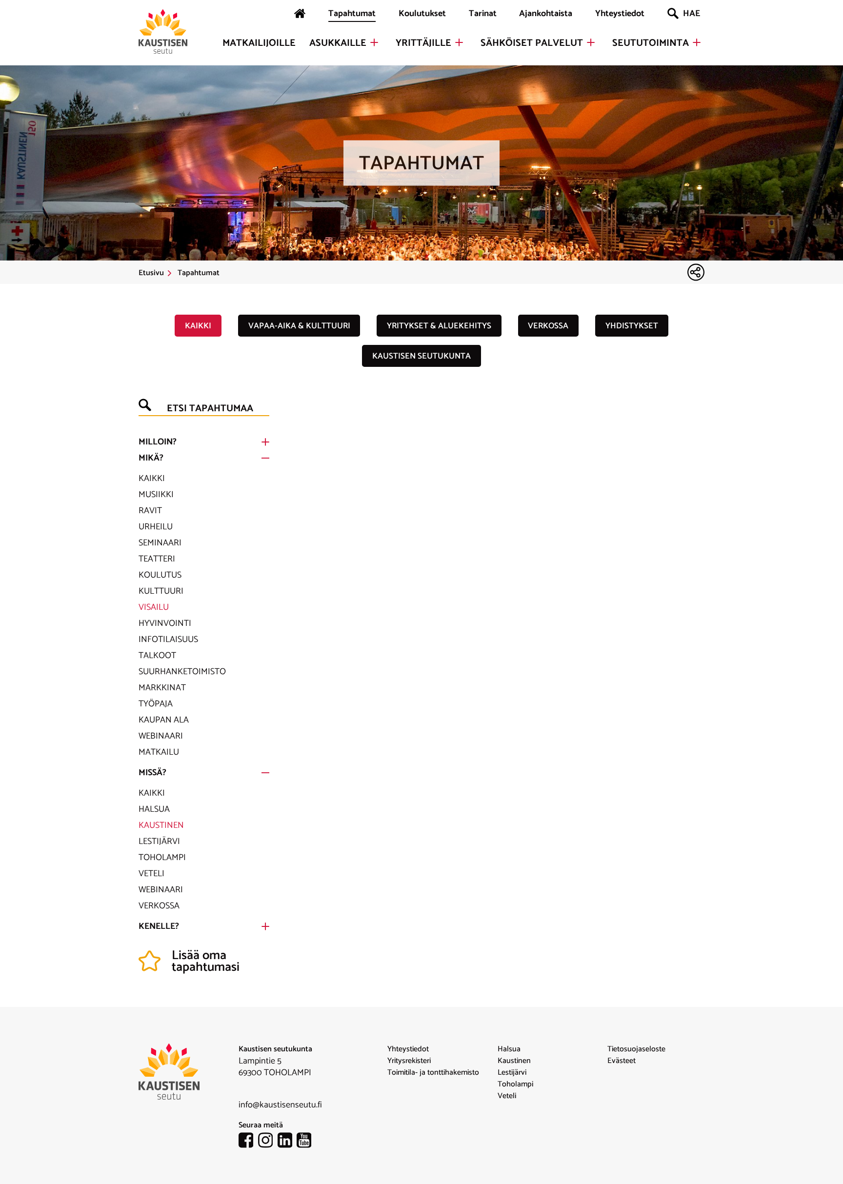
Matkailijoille (259, 43)
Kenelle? (159, 926)
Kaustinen (161, 825)
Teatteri (157, 559)
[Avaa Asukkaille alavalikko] (374, 42)
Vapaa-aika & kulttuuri (299, 326)
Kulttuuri (161, 591)
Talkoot (157, 655)
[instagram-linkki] (268, 1142)
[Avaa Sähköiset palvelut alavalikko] (591, 42)
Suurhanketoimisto (182, 671)
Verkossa (548, 326)
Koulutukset (422, 13)
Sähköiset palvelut (532, 43)
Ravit (150, 510)
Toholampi (162, 857)
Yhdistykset (631, 326)
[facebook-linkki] (248, 1142)
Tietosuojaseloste (636, 1049)
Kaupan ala (164, 720)
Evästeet (621, 1061)
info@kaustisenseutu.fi (280, 1105)
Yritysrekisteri (409, 1061)
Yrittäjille (423, 43)
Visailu (154, 607)
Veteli (151, 873)
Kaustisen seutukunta (421, 356)
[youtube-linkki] (306, 1142)
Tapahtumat (352, 13)
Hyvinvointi (165, 623)
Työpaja (156, 704)
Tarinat (483, 13)
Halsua (154, 809)
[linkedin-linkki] (287, 1142)
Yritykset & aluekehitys (439, 326)
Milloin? (158, 442)
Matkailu (159, 752)
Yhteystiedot (619, 13)
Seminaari (160, 543)
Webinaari (161, 736)
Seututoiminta (650, 43)
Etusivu (151, 273)
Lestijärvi (159, 841)
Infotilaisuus (168, 639)
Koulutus (160, 575)
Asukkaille (337, 43)
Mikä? (151, 458)
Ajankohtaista (545, 13)
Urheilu (156, 527)
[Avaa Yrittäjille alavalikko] (459, 42)
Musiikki (156, 494)
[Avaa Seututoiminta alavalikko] (696, 42)
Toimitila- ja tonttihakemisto (433, 1073)
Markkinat (162, 688)
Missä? (152, 773)
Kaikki (198, 326)
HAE (691, 14)
